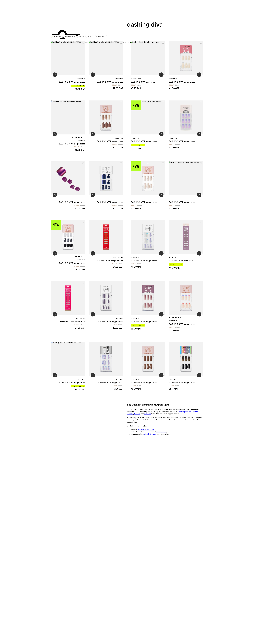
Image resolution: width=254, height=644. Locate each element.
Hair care (147, 414)
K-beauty (137, 414)
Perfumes (195, 412)
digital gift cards (150, 434)
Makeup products (184, 412)
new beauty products (146, 430)
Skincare (130, 414)
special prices (161, 432)
